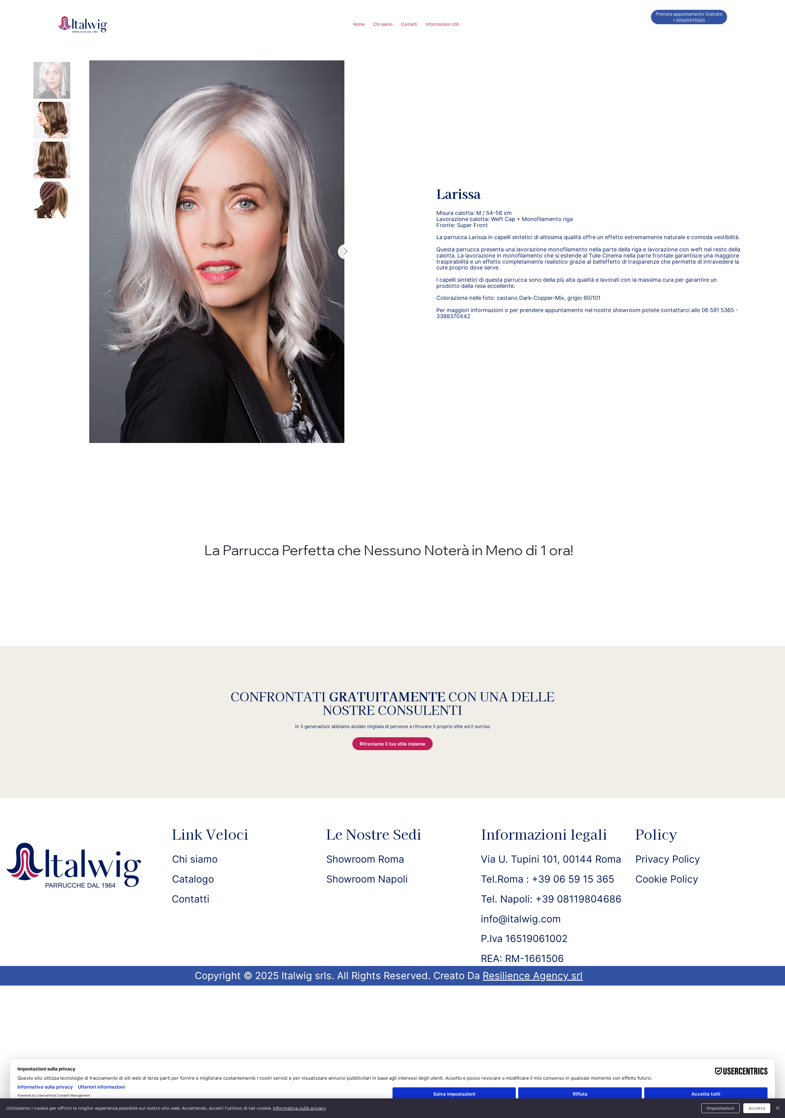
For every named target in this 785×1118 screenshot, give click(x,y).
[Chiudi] (777, 1108)
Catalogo (193, 879)
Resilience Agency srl (533, 976)
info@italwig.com (521, 919)
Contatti (190, 899)
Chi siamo (195, 859)
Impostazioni (720, 1108)
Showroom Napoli (367, 879)
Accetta (757, 1108)
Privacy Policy (667, 859)
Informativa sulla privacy (299, 1108)
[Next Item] (345, 251)
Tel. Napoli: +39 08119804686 (551, 899)
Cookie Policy (666, 879)
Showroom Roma (365, 859)
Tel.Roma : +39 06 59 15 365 (547, 879)
